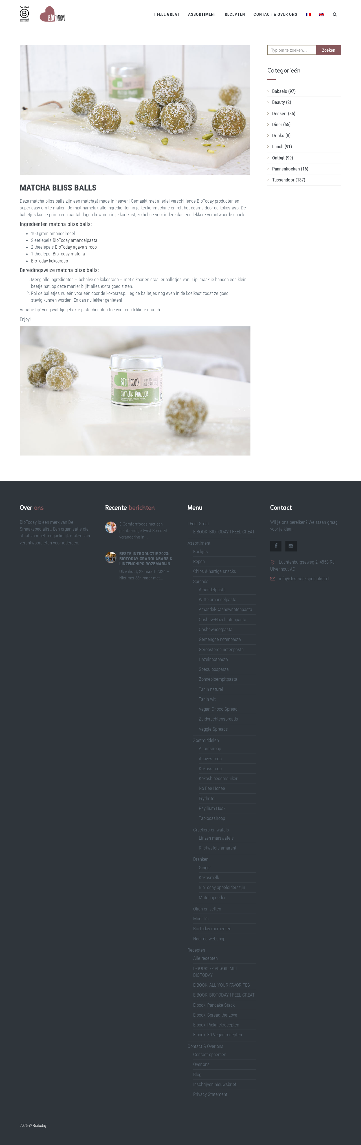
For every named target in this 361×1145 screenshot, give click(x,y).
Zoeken (328, 50)
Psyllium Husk (212, 808)
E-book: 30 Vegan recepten (217, 1034)
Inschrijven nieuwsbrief (214, 1084)
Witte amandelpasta (217, 599)
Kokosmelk (209, 877)
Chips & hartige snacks (214, 571)
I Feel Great (167, 14)
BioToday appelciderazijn (222, 887)
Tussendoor (288, 180)
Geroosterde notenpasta (221, 649)
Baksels (284, 91)
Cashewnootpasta (215, 629)
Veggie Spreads (213, 729)
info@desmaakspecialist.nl (304, 578)
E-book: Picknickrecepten (216, 1025)
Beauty (281, 102)
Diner (281, 124)
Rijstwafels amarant (217, 848)
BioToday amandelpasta (75, 240)
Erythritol (207, 798)
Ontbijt (282, 158)
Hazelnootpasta (213, 659)
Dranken (200, 859)
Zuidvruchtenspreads (218, 719)
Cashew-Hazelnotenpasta (222, 619)
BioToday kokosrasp (49, 261)
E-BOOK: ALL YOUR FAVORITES (221, 985)
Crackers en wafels (211, 830)
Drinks (281, 135)
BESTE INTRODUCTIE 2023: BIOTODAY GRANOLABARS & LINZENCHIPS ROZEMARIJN (145, 558)
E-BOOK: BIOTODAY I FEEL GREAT (224, 532)
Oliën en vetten (207, 909)
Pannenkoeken (290, 169)
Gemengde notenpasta (220, 639)
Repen (199, 561)
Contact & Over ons (275, 14)
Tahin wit (207, 699)
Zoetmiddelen (206, 740)
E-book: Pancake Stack (214, 1005)
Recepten (235, 14)
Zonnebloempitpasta (218, 679)
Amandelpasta (212, 589)
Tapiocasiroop (212, 818)
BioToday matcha (69, 254)
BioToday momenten (212, 928)
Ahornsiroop (210, 748)
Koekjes (200, 551)
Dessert (283, 113)
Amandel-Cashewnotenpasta (225, 609)
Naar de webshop (209, 939)
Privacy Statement (210, 1094)
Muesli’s (201, 918)
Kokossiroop (210, 768)
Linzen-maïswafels (216, 838)
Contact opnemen (209, 1054)
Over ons (201, 1064)
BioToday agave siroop (76, 247)
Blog (197, 1074)
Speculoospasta (214, 669)
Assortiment (202, 14)
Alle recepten (205, 958)
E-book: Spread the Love (215, 1015)
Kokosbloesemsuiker (218, 778)
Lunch (282, 146)
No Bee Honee (212, 788)
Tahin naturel (211, 689)
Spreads (200, 581)
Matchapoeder (212, 897)
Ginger (205, 867)
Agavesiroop (210, 758)
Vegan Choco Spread (218, 709)
